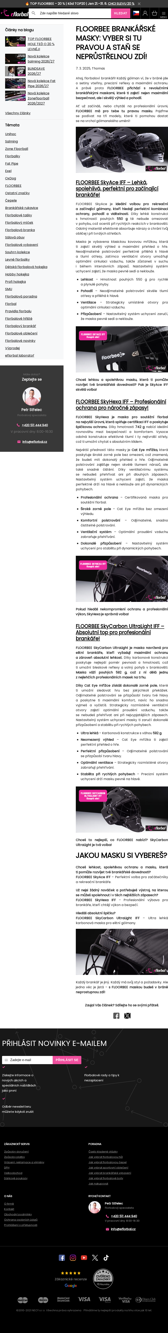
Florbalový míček (19, 222)
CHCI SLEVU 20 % (121, 3)
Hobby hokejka (17, 274)
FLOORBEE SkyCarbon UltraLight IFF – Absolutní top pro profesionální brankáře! (120, 632)
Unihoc (10, 134)
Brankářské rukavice (21, 207)
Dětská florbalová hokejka (26, 267)
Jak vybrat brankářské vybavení (110, 1173)
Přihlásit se (67, 1060)
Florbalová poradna (21, 296)
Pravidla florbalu (18, 311)
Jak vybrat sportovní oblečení (108, 1168)
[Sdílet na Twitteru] (127, 1017)
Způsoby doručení (16, 1152)
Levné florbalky (17, 259)
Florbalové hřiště (18, 318)
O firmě (9, 1204)
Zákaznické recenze (71, 1279)
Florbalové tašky (18, 215)
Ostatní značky (17, 193)
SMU (8, 289)
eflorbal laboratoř (19, 355)
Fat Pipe (11, 163)
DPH (6, 1168)
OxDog (10, 178)
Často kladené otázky (103, 1152)
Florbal (10, 303)
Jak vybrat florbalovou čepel (108, 1162)
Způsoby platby (14, 1157)
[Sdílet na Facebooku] (116, 1017)
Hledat (120, 13)
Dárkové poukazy (15, 1178)
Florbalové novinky (20, 340)
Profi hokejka (15, 281)
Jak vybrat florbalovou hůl (106, 1157)
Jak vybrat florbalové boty (106, 1178)
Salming (11, 141)
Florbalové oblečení (21, 333)
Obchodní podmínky (18, 1214)
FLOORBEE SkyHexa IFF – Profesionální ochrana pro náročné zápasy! (121, 404)
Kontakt (9, 1209)
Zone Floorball (16, 148)
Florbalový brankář (20, 326)
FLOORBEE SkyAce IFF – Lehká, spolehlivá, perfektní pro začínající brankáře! (117, 188)
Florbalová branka (20, 230)
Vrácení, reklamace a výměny (24, 1162)
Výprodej (12, 348)
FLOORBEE (13, 185)
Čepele (11, 200)
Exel (8, 171)
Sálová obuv (15, 237)
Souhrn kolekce (17, 252)
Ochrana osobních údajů (20, 1220)
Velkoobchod (13, 1173)
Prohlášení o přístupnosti (20, 1225)
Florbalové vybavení (21, 244)
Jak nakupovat (98, 1184)
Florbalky (12, 156)
